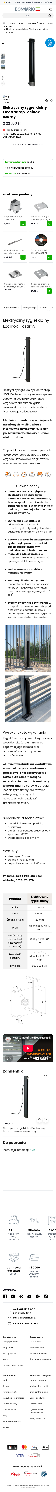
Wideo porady (10, 1403)
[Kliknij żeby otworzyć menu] (5, 9)
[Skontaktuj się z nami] (23, 257)
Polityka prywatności (13, 1365)
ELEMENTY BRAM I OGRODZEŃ (22, 23)
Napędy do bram (38, 1380)
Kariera (6, 1380)
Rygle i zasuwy (46, 23)
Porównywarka (37, 1347)
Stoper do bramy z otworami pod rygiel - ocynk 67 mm (40, 285)
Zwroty (6, 1359)
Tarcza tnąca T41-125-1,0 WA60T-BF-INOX (39, 252)
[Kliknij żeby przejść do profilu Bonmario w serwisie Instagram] (13, 1296)
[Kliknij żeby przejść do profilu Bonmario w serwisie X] (38, 1296)
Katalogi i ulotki (10, 1391)
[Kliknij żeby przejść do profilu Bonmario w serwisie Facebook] (5, 1296)
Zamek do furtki (37, 1397)
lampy (11, 587)
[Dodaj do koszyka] (23, 223)
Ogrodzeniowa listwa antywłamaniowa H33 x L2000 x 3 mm (14, 252)
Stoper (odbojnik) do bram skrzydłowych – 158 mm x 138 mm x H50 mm (14, 285)
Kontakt (6, 1427)
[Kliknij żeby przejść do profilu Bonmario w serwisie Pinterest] (21, 1296)
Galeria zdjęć (9, 1409)
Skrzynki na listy (37, 1418)
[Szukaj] (49, 15)
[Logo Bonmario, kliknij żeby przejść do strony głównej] (28, 8)
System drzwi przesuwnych (36, 1411)
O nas (6, 1386)
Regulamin (8, 1347)
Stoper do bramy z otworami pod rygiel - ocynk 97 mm (40, 218)
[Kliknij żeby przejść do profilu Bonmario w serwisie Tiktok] (46, 1296)
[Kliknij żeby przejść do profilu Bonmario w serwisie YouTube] (29, 1296)
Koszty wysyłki (9, 1353)
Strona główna (4, 23)
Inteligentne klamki (39, 1391)
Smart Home (36, 1403)
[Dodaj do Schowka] (45, 1076)
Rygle (9, 26)
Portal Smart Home (12, 1421)
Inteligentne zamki (39, 1386)
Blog (5, 1415)
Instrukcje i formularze (13, 1397)
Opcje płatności (10, 1341)
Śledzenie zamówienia (41, 1359)
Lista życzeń (35, 1341)
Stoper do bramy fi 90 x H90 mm (14, 218)
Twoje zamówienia (39, 1353)
